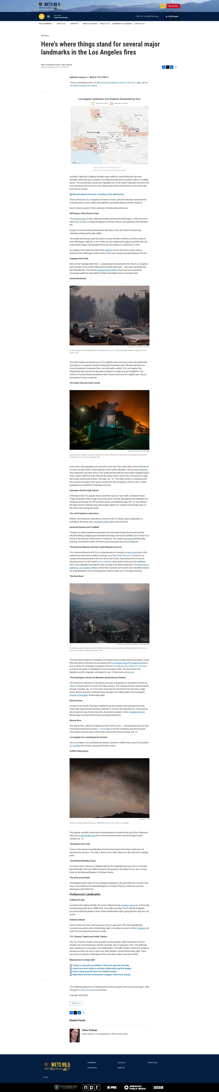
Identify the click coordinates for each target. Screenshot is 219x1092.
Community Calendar (122, 24)
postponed (129, 672)
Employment (92, 1068)
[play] (41, 16)
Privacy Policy (153, 1062)
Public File (105, 24)
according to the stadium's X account (130, 666)
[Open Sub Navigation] (54, 24)
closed (103, 729)
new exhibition (105, 561)
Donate (174, 6)
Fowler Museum (123, 555)
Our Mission (92, 1062)
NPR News (45, 35)
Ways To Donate (90, 24)
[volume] (48, 16)
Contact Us (139, 24)
